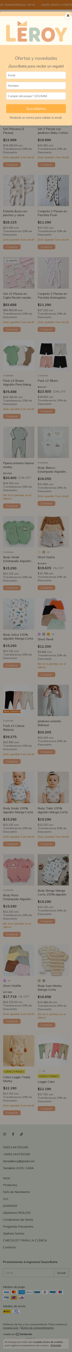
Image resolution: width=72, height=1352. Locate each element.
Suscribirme (36, 108)
